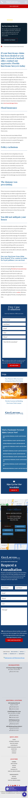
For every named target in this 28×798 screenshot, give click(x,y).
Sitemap (14, 752)
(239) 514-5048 (15, 709)
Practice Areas (14, 743)
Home (14, 739)
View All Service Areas (14, 771)
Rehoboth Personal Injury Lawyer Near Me (15, 450)
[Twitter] (10, 785)
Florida (14, 761)
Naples (22, 651)
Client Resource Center (14, 747)
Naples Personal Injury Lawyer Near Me (14, 440)
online (18, 292)
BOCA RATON (14, 651)
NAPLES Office (8, 530)
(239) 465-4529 (15, 717)
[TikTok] (17, 785)
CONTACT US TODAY (9, 40)
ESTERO (5, 653)
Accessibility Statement (10, 793)
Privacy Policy (16, 791)
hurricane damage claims (11, 103)
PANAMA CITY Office (7, 533)
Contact (14, 751)
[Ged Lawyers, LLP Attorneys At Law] (13, 2)
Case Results (14, 745)
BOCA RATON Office (8, 526)
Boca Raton (14, 763)
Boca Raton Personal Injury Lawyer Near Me (14, 437)
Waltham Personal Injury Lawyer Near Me (14, 456)
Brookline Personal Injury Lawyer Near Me (15, 468)
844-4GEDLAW (14, 6)
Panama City (14, 769)
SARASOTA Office (20, 526)
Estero (14, 767)
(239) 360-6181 (15, 715)
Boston (14, 776)
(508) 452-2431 (15, 730)
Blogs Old (14, 749)
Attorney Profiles (14, 741)
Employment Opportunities (21, 793)
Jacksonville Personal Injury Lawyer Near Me (15, 460)
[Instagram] (19, 785)
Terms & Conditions (23, 791)
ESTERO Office (20, 530)
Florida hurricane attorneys (18, 269)
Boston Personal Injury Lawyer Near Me (14, 453)
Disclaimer (3, 793)
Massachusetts (14, 774)
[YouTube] (13, 785)
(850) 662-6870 (15, 723)
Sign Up (13, 490)
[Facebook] (8, 785)
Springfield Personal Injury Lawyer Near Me (14, 464)
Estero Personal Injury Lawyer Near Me (14, 443)
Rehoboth (21, 653)
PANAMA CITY (13, 653)
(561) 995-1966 (15, 671)
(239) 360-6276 (15, 706)
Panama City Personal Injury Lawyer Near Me (14, 447)
